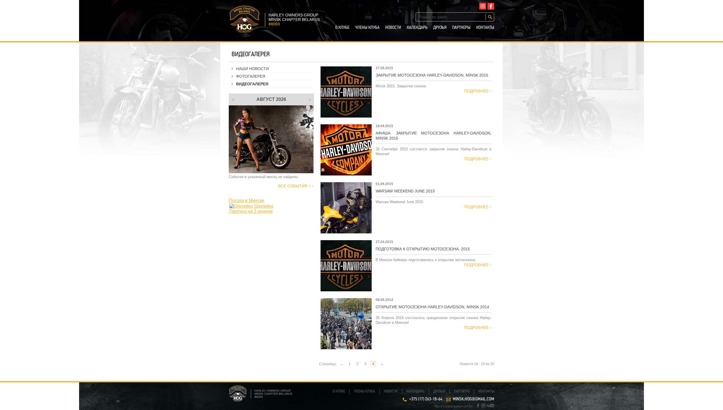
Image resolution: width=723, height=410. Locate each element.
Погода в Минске (246, 200)
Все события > (294, 186)
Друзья (440, 27)
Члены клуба (367, 27)
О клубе (342, 27)
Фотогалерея (250, 76)
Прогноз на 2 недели (251, 211)
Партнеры (461, 27)
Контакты (485, 27)
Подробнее (476, 91)
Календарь (417, 27)
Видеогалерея (252, 84)
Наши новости (252, 68)
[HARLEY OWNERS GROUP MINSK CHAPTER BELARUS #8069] (244, 31)
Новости (393, 27)
